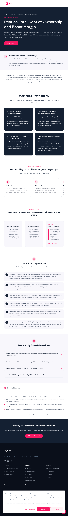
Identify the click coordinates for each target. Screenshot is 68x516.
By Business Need (30, 471)
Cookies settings (30, 509)
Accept (43, 509)
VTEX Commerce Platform (11, 468)
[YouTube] (8, 461)
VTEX (5, 14)
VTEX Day (48, 477)
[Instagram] (11, 461)
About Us (6, 488)
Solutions (12, 14)
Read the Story (52, 243)
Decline (57, 509)
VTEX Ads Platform (9, 471)
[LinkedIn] (5, 461)
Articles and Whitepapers (52, 468)
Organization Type (30, 480)
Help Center (28, 488)
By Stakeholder (29, 477)
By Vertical (28, 468)
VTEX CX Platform (9, 474)
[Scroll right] (63, 188)
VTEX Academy (50, 471)
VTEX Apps (49, 474)
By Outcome (28, 474)
